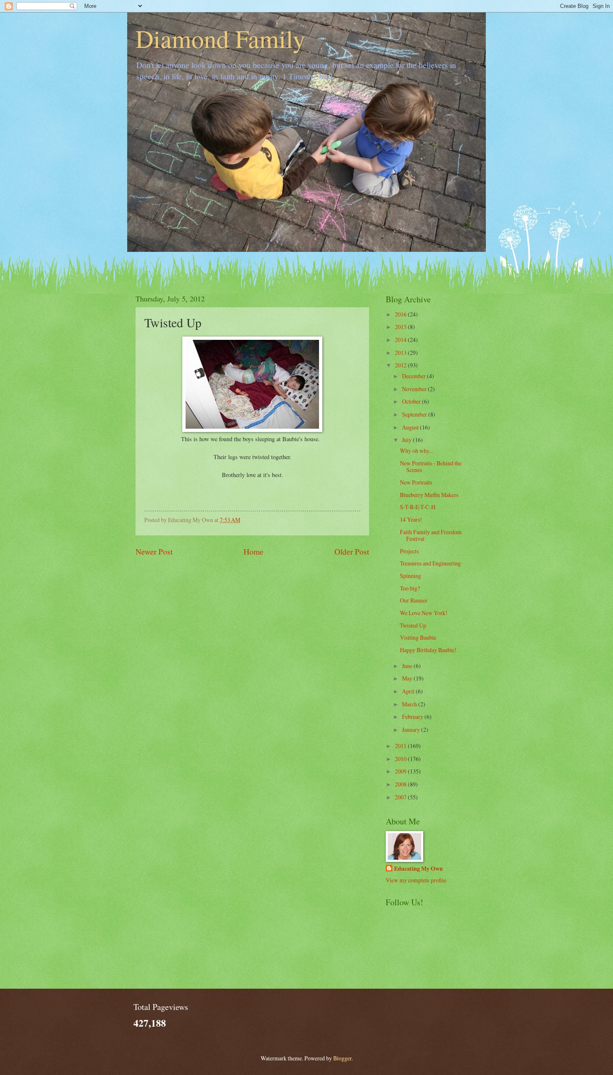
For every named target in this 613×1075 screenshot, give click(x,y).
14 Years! (411, 519)
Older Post (351, 551)
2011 (401, 746)
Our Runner (413, 600)
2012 (401, 365)
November (415, 389)
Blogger (342, 1058)
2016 (401, 314)
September (415, 414)
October (412, 401)
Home (254, 551)
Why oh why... (416, 451)
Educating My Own (418, 869)
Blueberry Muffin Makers (429, 495)
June (408, 666)
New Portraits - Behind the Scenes (431, 466)
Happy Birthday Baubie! (428, 650)
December (414, 376)
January (411, 729)
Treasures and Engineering (430, 563)
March (410, 704)
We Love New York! (423, 613)
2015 (401, 327)
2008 (401, 784)
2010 (401, 759)
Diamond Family (220, 38)
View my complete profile (416, 880)
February (413, 717)
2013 (401, 353)
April (409, 691)
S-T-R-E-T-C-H (417, 507)
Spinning (410, 576)
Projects (409, 551)
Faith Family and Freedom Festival (431, 535)
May (408, 678)
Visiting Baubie (418, 637)
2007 (401, 797)
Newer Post (154, 551)
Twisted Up (413, 625)
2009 (401, 771)
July (407, 440)
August (411, 427)
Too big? (410, 588)
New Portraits (416, 482)
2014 (401, 340)
